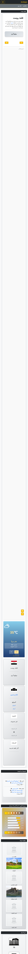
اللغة (24, 6)
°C (16, 652)
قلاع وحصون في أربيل (17, 792)
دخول (19, 6)
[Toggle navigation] (3, 2)
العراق (14, 705)
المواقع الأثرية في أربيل (16, 782)
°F (11, 652)
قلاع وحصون (14, 695)
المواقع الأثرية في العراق (12, 781)
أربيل (12, 22)
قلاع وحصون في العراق (16, 790)
